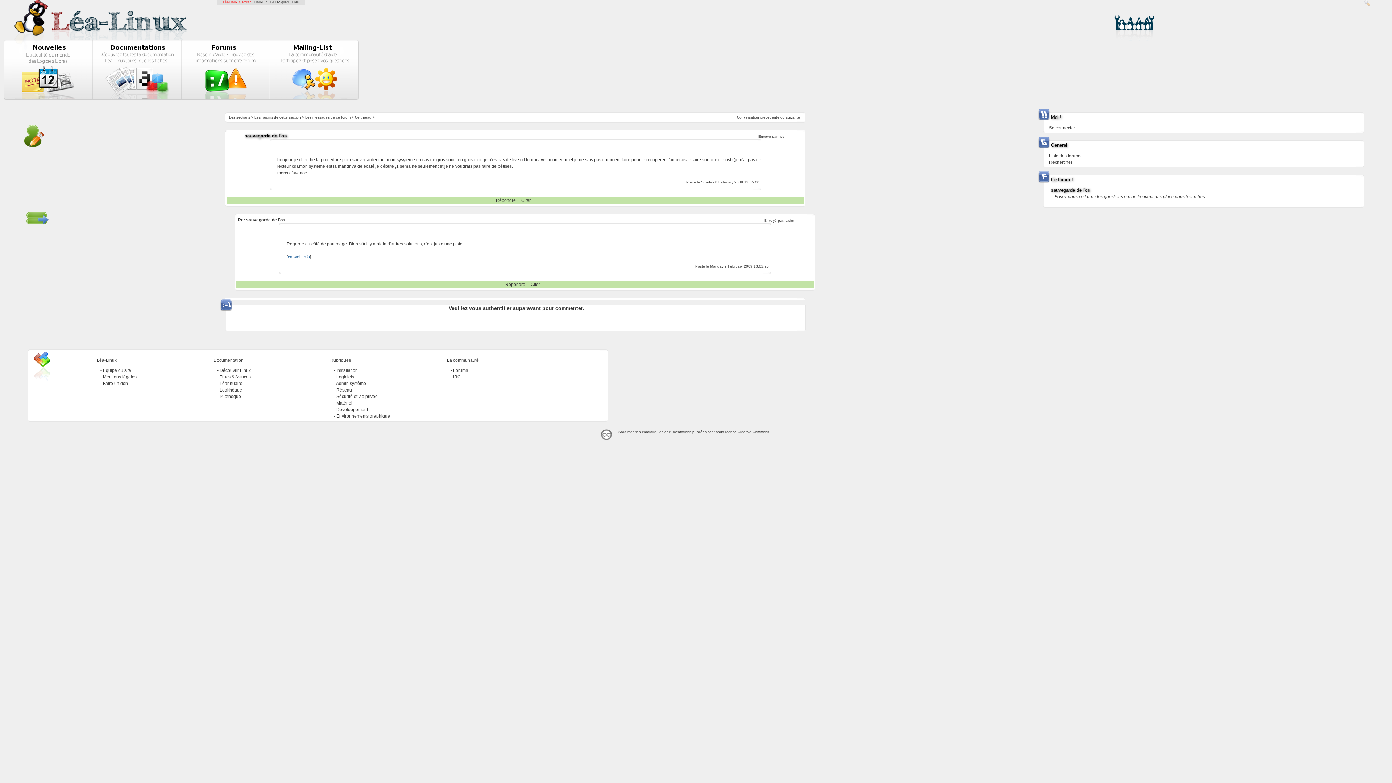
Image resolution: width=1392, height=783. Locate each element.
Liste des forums (1065, 155)
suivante (793, 117)
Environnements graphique (363, 416)
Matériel (344, 403)
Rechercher (1060, 162)
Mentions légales (120, 377)
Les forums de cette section (277, 117)
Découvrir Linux (235, 370)
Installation (347, 370)
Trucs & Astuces (235, 377)
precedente (769, 117)
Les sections (239, 117)
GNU (295, 2)
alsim (790, 221)
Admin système (351, 383)
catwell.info (299, 257)
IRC (457, 377)
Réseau (344, 390)
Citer (526, 200)
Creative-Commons (753, 432)
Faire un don (115, 383)
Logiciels (345, 377)
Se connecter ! (1063, 127)
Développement (352, 409)
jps (782, 136)
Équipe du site (117, 370)
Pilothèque (230, 396)
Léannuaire (231, 383)
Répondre (506, 200)
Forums (460, 370)
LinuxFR (260, 2)
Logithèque (231, 390)
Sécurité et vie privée (357, 396)
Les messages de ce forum (328, 117)
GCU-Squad (279, 2)
